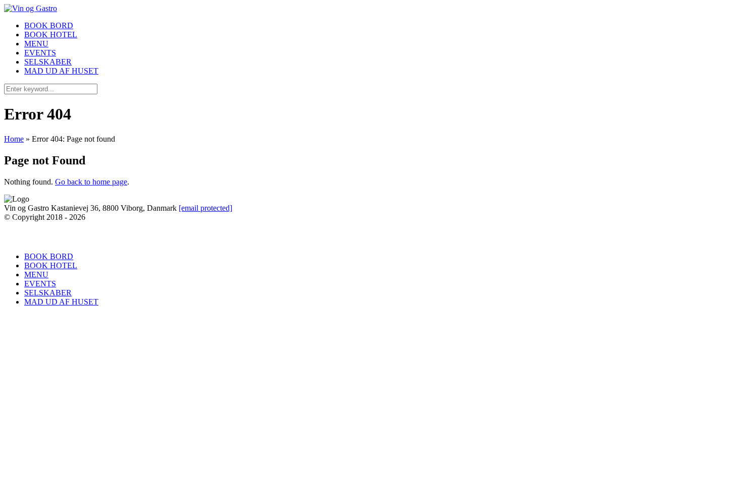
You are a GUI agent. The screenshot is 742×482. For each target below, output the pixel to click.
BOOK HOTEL (50, 34)
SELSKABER (48, 61)
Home (14, 139)
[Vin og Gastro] (30, 8)
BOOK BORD (48, 25)
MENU (36, 43)
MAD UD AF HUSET (61, 71)
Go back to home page (91, 181)
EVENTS (40, 52)
